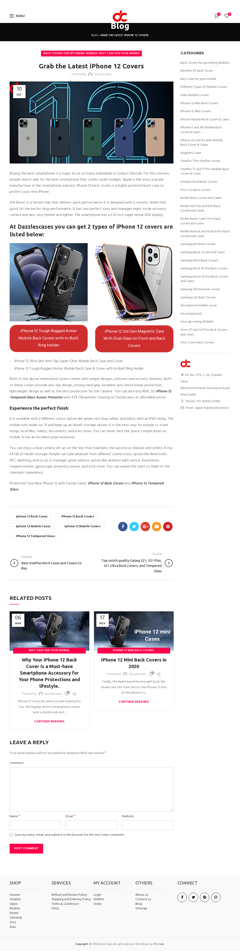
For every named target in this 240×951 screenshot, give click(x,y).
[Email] (126, 4)
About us (141, 895)
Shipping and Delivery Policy (71, 899)
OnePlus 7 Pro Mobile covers (200, 161)
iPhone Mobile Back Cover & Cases (204, 119)
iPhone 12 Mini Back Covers (133, 650)
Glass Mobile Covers (194, 95)
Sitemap (141, 908)
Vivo (13, 922)
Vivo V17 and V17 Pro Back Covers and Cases (203, 332)
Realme (15, 908)
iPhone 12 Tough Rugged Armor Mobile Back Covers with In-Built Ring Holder (49, 338)
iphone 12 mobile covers (82, 526)
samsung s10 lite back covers (200, 289)
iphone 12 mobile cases (33, 526)
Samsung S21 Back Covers (198, 297)
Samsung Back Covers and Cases (202, 252)
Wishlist (99, 899)
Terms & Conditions (65, 904)
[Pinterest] (133, 4)
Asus (13, 927)
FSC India (158, 944)
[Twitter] (112, 4)
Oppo (14, 904)
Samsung (16, 917)
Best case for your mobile (119, 53)
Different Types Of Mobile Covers (203, 87)
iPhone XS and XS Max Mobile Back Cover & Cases (201, 142)
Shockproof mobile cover (198, 305)
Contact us (143, 899)
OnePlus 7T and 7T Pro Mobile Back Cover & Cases (204, 171)
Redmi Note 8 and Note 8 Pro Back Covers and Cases (205, 233)
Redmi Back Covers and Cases (200, 198)
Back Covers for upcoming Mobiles (70, 53)
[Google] (119, 4)
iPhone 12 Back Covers (77, 516)
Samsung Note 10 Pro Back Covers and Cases (204, 279)
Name (15, 816)
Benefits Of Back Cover (196, 71)
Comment (17, 763)
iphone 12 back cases (32, 516)
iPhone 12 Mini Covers (195, 111)
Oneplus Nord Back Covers (198, 182)
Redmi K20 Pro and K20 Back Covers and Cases (200, 208)
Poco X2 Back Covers (195, 190)
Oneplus (15, 899)
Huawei (15, 895)
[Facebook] (106, 4)
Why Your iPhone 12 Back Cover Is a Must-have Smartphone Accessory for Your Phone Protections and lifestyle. (49, 673)
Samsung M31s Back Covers (199, 260)
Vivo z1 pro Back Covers (197, 342)
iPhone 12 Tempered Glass (35, 536)
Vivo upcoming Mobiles (197, 321)
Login (97, 895)
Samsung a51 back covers (197, 244)
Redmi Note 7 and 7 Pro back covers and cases (200, 221)
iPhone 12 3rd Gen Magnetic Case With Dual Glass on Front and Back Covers (134, 338)
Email (70, 816)
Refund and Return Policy (69, 895)
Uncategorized (191, 314)
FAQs (55, 908)
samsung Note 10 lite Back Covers (203, 268)
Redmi (14, 913)
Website (128, 816)
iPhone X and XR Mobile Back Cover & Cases (201, 129)
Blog (94, 35)
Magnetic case (190, 153)
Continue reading (49, 721)
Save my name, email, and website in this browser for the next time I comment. (70, 835)
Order (97, 904)
